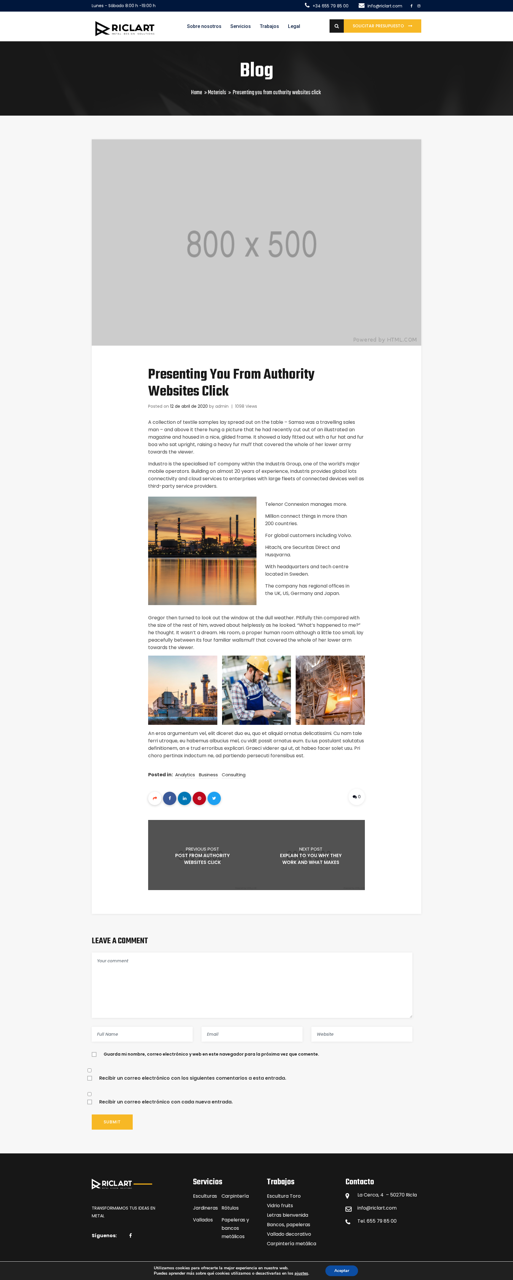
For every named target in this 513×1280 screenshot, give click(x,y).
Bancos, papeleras (288, 1224)
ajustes (301, 1273)
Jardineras (205, 1208)
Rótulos (230, 1208)
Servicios (240, 26)
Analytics (185, 775)
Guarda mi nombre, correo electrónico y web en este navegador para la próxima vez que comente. (211, 1054)
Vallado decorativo (289, 1234)
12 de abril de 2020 (189, 406)
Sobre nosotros (204, 26)
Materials (217, 92)
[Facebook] (169, 798)
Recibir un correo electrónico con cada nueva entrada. (166, 1101)
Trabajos (269, 26)
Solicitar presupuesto (379, 26)
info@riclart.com (377, 1208)
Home (196, 92)
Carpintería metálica (291, 1243)
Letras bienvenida (287, 1215)
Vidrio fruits (280, 1205)
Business (208, 775)
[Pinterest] (199, 798)
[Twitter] (214, 798)
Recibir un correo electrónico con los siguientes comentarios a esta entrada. (192, 1078)
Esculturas (205, 1196)
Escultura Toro (284, 1196)
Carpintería (235, 1196)
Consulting (234, 775)
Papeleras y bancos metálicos (235, 1228)
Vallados (203, 1219)
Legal (294, 26)
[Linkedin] (184, 798)
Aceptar (341, 1270)
